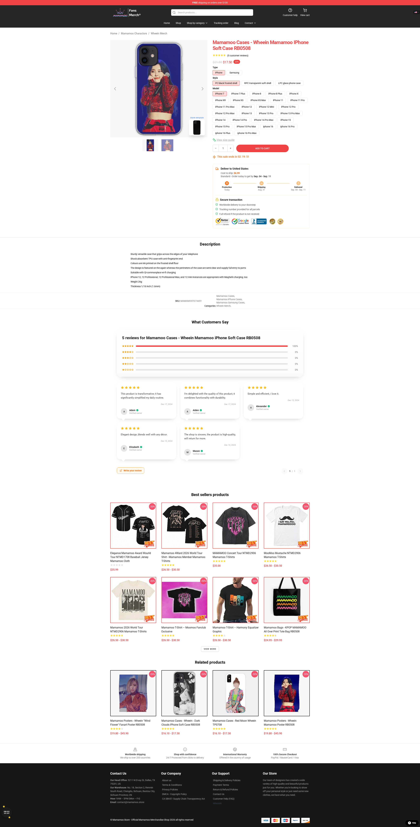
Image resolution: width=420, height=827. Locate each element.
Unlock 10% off (7, 812)
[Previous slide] (115, 88)
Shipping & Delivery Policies (226, 780)
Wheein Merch (159, 33)
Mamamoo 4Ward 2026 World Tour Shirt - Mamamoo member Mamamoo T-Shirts (183, 557)
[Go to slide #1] (150, 145)
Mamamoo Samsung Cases (230, 302)
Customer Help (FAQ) (223, 798)
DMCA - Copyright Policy (174, 794)
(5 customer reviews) (237, 55)
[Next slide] (202, 88)
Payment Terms (221, 785)
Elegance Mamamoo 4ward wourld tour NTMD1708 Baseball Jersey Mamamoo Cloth (130, 557)
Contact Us (218, 794)
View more (210, 649)
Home (113, 33)
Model (216, 88)
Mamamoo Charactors (134, 33)
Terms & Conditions (172, 785)
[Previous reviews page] (284, 471)
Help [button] (414, 823)
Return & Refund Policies (225, 789)
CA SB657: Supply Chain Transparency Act (183, 798)
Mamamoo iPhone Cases (229, 299)
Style (215, 78)
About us (166, 780)
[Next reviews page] (300, 471)
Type (215, 67)
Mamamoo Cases (225, 296)
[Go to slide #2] (167, 145)
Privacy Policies (170, 789)
